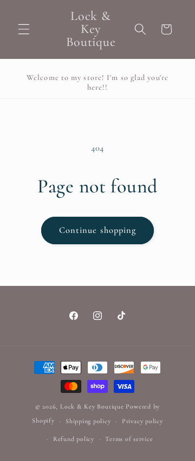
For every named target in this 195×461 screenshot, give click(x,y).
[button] (24, 29)
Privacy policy (142, 421)
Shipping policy (88, 421)
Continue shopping (97, 230)
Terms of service (129, 439)
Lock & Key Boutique (92, 406)
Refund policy (73, 439)
